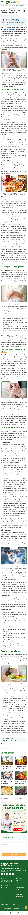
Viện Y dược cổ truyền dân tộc (10, 744)
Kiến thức (6, 5)
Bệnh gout (3, 39)
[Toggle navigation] (2, 2)
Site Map (17, 889)
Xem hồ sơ (8, 24)
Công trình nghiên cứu (20, 887)
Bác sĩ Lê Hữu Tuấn (19, 894)
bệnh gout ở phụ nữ (8, 29)
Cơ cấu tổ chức (18, 882)
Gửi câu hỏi (14, 854)
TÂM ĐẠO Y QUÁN (19, 896)
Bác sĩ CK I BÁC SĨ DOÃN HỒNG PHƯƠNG (13, 20)
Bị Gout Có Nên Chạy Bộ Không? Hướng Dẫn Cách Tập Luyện (7, 768)
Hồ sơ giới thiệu (18, 880)
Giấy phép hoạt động (19, 885)
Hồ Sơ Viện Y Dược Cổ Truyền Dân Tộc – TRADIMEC (15, 22)
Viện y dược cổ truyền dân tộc (12, 2)
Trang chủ (2, 5)
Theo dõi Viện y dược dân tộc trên (7, 16)
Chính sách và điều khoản (20, 891)
